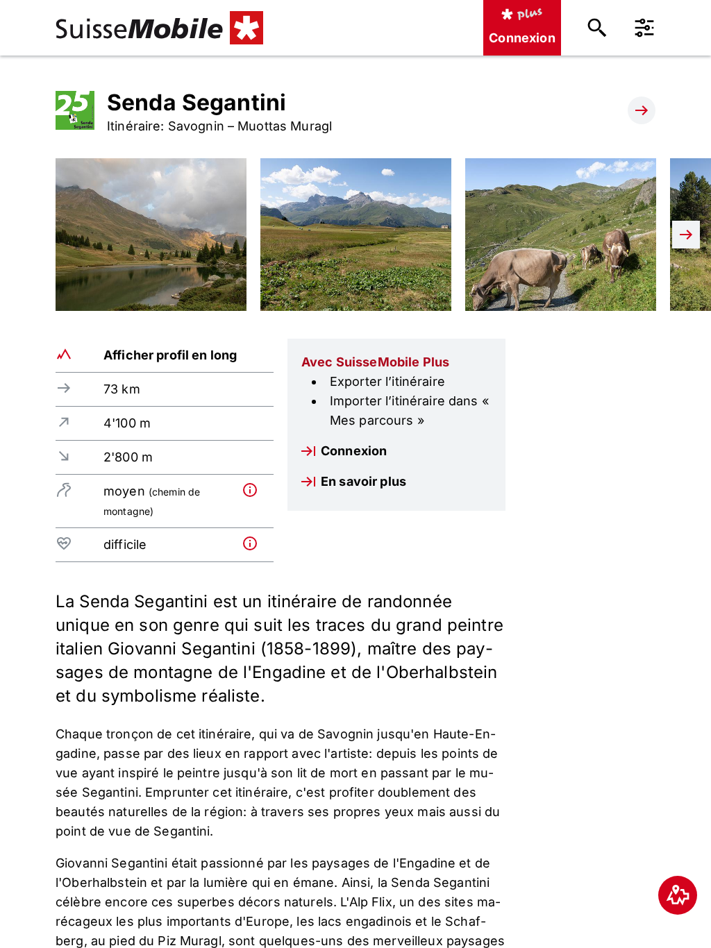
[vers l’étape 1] (641, 110)
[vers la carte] (677, 895)
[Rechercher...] (597, 28)
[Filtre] (644, 28)
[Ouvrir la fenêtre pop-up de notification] (255, 490)
